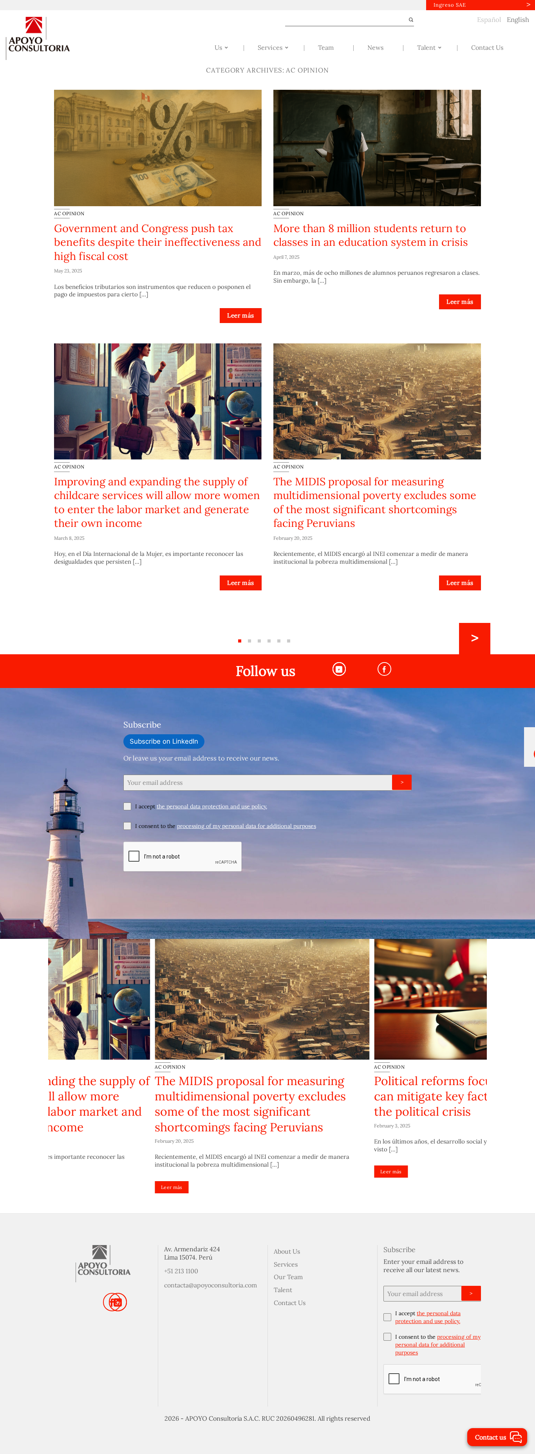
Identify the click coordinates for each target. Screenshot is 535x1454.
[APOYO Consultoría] (45, 38)
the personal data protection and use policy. (212, 806)
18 (288, 641)
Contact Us (289, 1303)
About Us (287, 1251)
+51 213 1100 (181, 1271)
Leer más (240, 315)
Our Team (288, 1277)
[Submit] (407, 20)
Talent (283, 1290)
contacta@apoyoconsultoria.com (210, 1285)
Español (489, 19)
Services (286, 1264)
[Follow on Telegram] (339, 669)
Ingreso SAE (450, 5)
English (518, 19)
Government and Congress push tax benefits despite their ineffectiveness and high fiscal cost (157, 242)
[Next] (474, 638)
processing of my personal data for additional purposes (246, 826)
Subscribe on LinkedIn (164, 741)
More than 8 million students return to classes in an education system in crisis (370, 235)
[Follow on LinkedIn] (118, 1302)
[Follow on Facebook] (384, 669)
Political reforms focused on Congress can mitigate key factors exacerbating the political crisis (374, 1096)
